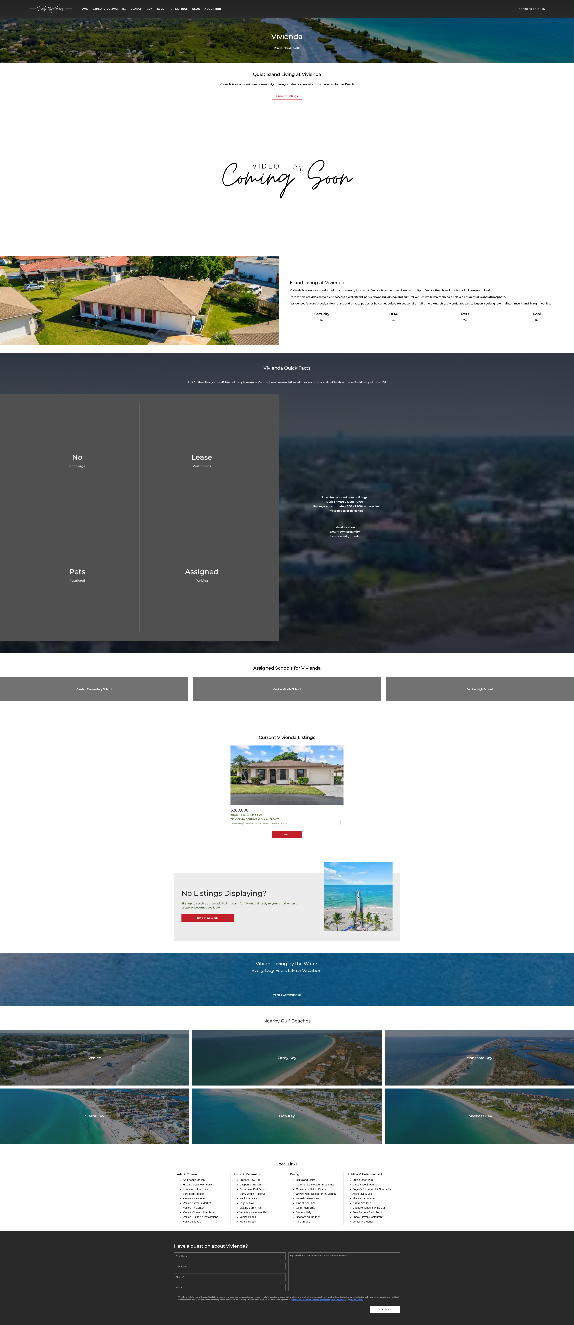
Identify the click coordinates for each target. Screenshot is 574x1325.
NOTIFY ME (385, 1309)
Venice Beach (247, 1216)
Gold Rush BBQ (305, 1207)
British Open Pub (362, 1179)
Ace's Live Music (362, 1193)
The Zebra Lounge (363, 1198)
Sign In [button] (540, 9)
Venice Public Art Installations (200, 1216)
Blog (196, 8)
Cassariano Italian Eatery (311, 1189)
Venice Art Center (193, 1207)
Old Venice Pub (361, 1203)
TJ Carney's (303, 1221)
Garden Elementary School (94, 689)
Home (84, 8)
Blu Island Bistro (305, 1179)
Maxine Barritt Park (250, 1207)
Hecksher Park (248, 1198)
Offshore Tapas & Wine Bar (368, 1207)
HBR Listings (178, 8)
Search (136, 8)
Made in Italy (303, 1212)
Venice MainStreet (194, 1198)
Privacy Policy (356, 1300)
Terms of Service (338, 1300)
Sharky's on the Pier (308, 1216)
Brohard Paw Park (250, 1179)
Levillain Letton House (196, 1189)
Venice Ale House (363, 1221)
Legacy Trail (246, 1203)
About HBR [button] (212, 8)
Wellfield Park (247, 1221)
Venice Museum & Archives (199, 1212)
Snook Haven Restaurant (367, 1216)
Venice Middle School (287, 689)
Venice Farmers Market (197, 1203)
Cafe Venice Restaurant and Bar (315, 1184)
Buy (150, 8)
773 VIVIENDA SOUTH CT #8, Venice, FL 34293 (254, 819)
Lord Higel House (193, 1193)
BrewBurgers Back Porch (367, 1212)
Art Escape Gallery (194, 1179)
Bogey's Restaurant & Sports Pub (372, 1189)
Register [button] (525, 9)
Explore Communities (109, 8)
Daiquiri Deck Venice (364, 1184)
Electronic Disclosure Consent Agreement (311, 1300)
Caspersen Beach (250, 1184)
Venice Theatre (192, 1221)
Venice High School (480, 689)
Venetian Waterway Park (254, 1212)
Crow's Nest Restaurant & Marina (316, 1193)
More (287, 834)
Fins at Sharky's (305, 1203)
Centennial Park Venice (253, 1189)
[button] (50, 9)
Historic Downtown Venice (198, 1184)
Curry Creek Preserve (252, 1193)
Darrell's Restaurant (308, 1198)
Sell (160, 8)
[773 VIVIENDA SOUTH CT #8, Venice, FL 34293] (287, 775)
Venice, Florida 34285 (287, 48)
